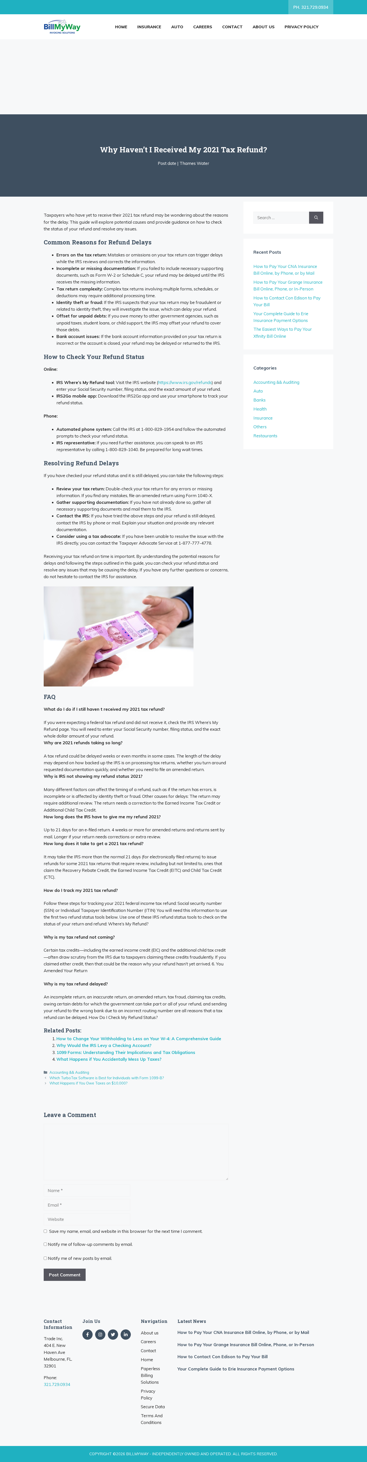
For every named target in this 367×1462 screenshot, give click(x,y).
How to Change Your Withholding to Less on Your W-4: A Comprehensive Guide (138, 1038)
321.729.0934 (57, 1384)
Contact (232, 26)
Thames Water (194, 163)
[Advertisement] (183, 77)
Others (260, 426)
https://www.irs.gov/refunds (185, 382)
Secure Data (153, 1406)
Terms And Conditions (152, 1419)
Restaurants (265, 435)
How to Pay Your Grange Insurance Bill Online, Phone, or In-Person (246, 1344)
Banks (259, 400)
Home (121, 26)
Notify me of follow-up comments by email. (90, 1244)
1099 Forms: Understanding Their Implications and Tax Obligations (125, 1052)
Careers (202, 26)
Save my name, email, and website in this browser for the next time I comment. (125, 1231)
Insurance (149, 26)
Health (260, 409)
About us (264, 26)
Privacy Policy (301, 26)
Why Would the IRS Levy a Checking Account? (104, 1045)
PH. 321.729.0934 (310, 7)
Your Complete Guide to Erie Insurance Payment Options (236, 1368)
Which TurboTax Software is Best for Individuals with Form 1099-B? (106, 1077)
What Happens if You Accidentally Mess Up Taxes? (109, 1059)
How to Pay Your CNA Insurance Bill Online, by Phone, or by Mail (243, 1332)
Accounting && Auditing (69, 1072)
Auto (177, 26)
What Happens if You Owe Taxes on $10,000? (88, 1083)
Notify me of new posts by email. (80, 1258)
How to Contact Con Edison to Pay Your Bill (223, 1356)
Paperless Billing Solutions (150, 1375)
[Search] (316, 218)
